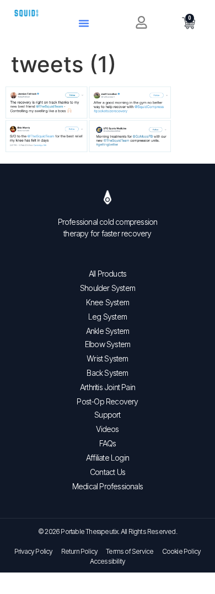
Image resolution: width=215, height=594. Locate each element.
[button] (84, 23)
